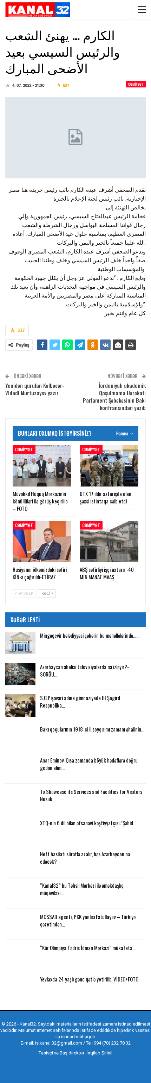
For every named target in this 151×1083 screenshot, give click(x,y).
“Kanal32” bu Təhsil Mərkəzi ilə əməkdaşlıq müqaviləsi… (82, 889)
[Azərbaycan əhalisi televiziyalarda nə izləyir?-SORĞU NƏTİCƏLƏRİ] (20, 674)
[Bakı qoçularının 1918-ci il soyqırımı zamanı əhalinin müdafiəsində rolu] (20, 737)
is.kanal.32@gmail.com (58, 1043)
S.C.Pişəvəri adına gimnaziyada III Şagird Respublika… (80, 701)
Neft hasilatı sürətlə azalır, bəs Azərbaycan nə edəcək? (85, 857)
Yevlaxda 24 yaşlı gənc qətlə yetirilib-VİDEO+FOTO (89, 979)
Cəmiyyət (136, 84)
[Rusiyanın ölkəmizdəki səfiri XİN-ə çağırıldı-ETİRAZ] (42, 541)
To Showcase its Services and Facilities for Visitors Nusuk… (91, 795)
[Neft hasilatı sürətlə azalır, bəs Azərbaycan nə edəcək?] (20, 861)
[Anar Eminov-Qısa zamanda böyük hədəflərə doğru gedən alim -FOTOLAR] (20, 768)
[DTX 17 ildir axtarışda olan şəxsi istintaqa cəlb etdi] (109, 466)
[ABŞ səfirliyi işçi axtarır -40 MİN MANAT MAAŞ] (109, 541)
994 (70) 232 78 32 (112, 1043)
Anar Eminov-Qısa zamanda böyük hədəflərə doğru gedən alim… (89, 763)
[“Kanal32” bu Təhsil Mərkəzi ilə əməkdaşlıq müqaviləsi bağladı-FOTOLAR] (20, 893)
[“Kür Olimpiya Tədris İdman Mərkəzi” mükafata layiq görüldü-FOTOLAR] (20, 955)
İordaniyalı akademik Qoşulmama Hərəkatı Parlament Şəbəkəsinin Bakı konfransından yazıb (114, 396)
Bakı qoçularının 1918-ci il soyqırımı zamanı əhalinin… (92, 729)
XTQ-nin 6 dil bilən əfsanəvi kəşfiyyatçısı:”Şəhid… (88, 823)
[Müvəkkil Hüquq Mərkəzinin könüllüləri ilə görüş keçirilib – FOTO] (42, 466)
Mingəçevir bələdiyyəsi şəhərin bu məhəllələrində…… (89, 635)
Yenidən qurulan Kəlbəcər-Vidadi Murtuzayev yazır (34, 389)
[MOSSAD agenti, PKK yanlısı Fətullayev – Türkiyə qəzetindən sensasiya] (20, 924)
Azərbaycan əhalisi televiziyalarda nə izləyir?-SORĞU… (84, 670)
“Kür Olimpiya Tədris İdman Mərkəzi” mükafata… (88, 948)
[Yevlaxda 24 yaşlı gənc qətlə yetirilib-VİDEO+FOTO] (20, 986)
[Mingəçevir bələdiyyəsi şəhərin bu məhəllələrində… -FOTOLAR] (20, 643)
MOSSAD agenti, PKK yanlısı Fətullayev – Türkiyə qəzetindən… (88, 920)
